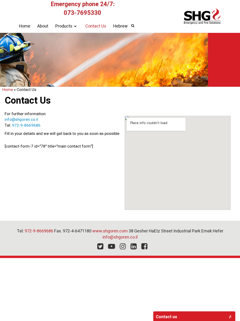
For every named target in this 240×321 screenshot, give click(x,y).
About (42, 26)
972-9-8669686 (26, 125)
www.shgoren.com (110, 231)
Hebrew (120, 26)
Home (24, 26)
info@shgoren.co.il (21, 119)
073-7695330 (82, 12)
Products (63, 26)
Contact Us (95, 26)
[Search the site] (135, 25)
